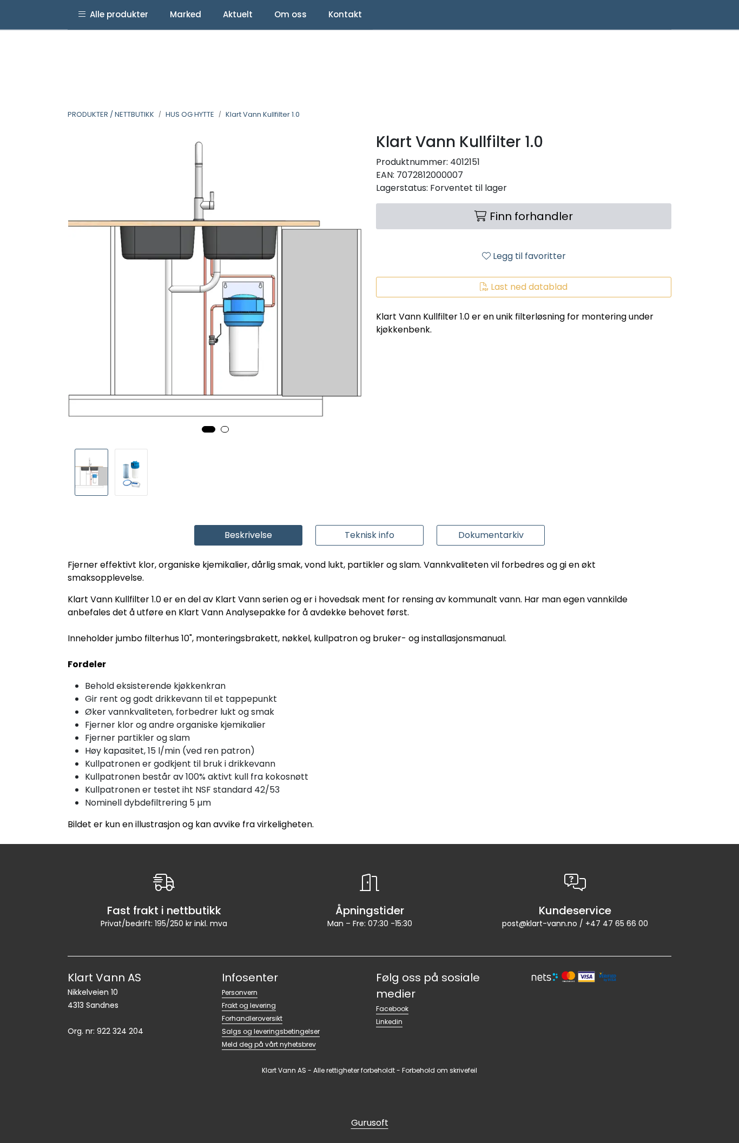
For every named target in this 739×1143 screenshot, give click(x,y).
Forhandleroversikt (252, 1018)
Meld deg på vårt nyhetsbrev (269, 1044)
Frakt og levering (249, 1005)
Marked (185, 14)
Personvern (240, 992)
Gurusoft (369, 1123)
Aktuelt (238, 14)
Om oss (290, 14)
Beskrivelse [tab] (248, 535)
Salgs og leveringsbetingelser (271, 1031)
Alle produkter (116, 14)
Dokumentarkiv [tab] (491, 535)
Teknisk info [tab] (369, 535)
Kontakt (345, 14)
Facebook (392, 1008)
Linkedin (389, 1021)
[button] (208, 429)
